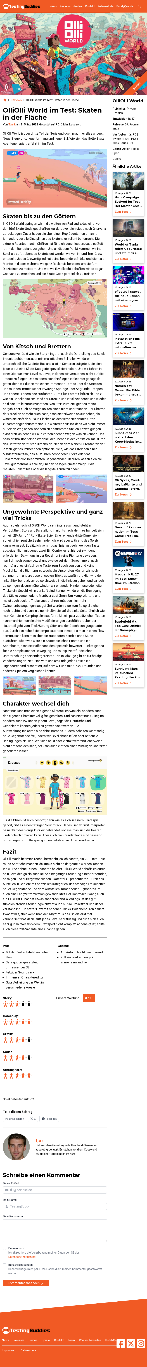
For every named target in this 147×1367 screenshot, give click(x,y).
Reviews (65, 6)
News (53, 6)
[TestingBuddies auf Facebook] (121, 1344)
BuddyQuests (124, 6)
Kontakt (90, 6)
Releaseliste (105, 6)
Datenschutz (43, 1253)
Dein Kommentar (13, 1216)
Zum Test (121, 211)
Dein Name (10, 1200)
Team (71, 1340)
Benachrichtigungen (55, 1269)
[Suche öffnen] (139, 6)
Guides (78, 6)
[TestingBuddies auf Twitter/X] (131, 1344)
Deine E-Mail (11, 1183)
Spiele (46, 1340)
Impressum (9, 1350)
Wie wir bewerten (90, 1340)
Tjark (12, 124)
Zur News (121, 259)
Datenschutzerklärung (21, 1257)
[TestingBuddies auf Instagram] (141, 1344)
